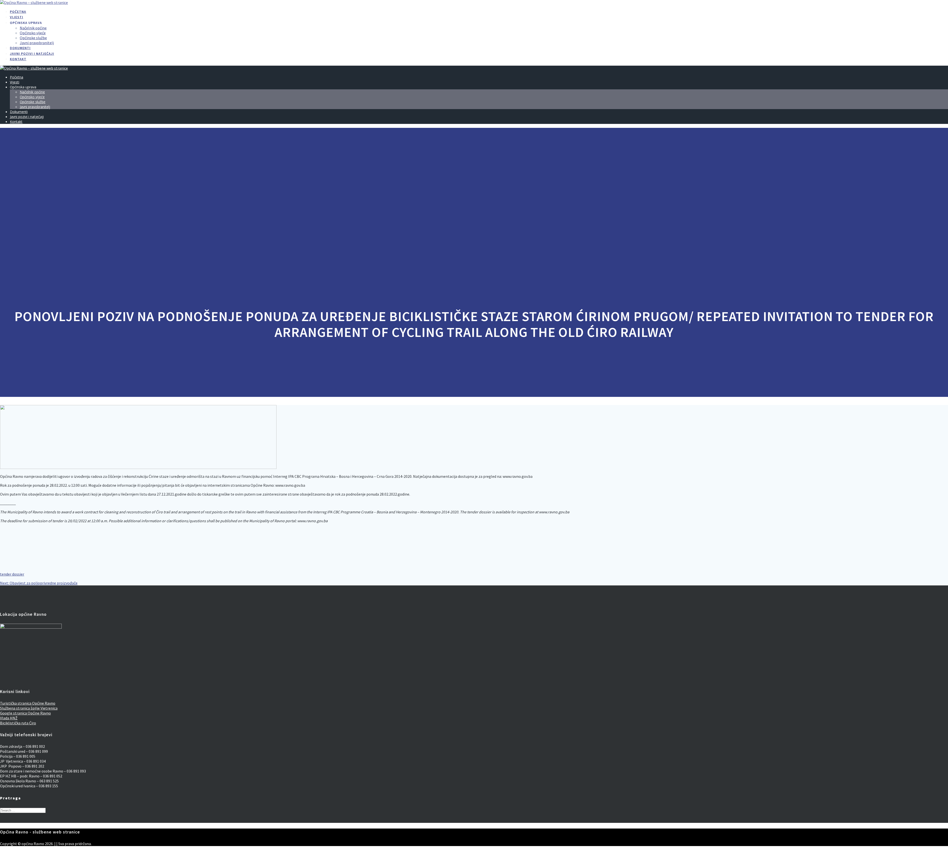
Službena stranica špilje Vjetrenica (29, 708)
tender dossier (12, 574)
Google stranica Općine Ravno (25, 713)
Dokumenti (20, 48)
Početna (18, 11)
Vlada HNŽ (9, 717)
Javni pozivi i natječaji (32, 53)
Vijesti (16, 17)
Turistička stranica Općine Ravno (27, 703)
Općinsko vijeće (33, 32)
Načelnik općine (33, 27)
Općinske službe (33, 37)
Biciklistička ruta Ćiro (18, 722)
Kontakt (18, 59)
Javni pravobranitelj (37, 42)
